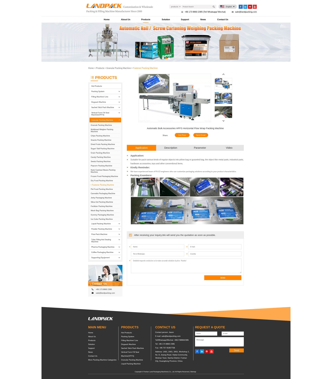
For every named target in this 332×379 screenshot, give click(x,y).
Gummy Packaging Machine (102, 215)
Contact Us (222, 19)
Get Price (182, 135)
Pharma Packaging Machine (102, 247)
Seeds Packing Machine (100, 161)
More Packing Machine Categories (102, 360)
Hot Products (96, 86)
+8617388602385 (181, 340)
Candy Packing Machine (101, 157)
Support (185, 19)
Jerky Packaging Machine (101, 198)
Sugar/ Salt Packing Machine (102, 149)
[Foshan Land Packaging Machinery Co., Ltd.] (100, 320)
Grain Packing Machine (100, 153)
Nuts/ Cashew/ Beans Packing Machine (103, 171)
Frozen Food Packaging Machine (104, 176)
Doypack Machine (98, 102)
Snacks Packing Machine (101, 140)
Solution (166, 19)
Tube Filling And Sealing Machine (101, 240)
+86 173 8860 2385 (104, 289)
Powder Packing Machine (101, 229)
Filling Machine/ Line (99, 97)
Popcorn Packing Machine (101, 166)
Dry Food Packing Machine (102, 181)
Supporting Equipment (100, 258)
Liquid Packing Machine (101, 224)
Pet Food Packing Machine (102, 189)
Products (145, 19)
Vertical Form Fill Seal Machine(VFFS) (100, 114)
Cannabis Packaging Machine (103, 193)
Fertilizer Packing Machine (101, 206)
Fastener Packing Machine (145, 68)
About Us (125, 19)
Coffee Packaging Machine (102, 252)
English (229, 7)
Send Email (200, 135)
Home (107, 19)
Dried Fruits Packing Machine (103, 144)
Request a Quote (210, 327)
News (203, 19)
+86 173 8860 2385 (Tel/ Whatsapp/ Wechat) (205, 12)
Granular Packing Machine (118, 68)
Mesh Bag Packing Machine (102, 210)
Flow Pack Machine (99, 234)
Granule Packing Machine (101, 125)
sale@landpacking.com (246, 12)
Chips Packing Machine (100, 136)
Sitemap (193, 372)
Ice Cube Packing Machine (102, 219)
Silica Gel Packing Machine (102, 202)
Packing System (97, 91)
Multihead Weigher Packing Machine (102, 130)
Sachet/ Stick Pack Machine (102, 107)
